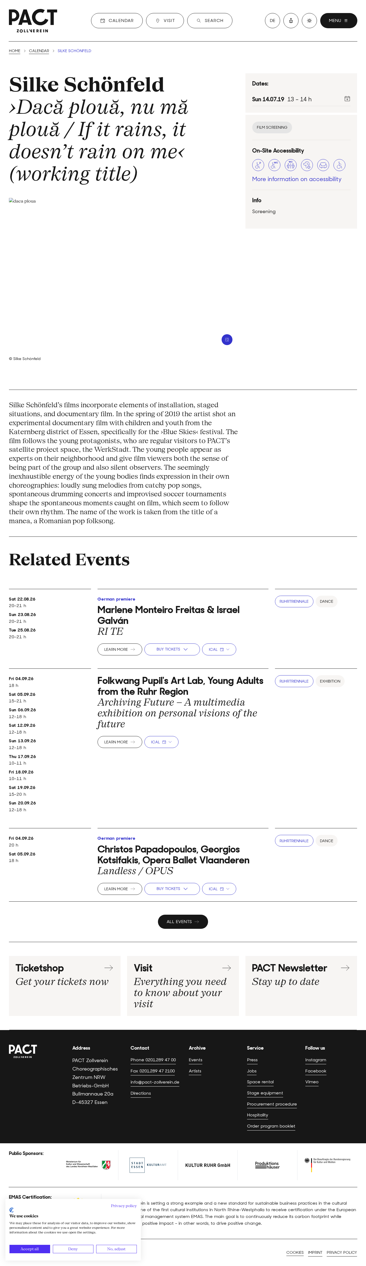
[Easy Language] (291, 20)
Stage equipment (265, 1093)
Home (14, 50)
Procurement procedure (272, 1104)
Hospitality (257, 1115)
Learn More (116, 649)
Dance (326, 601)
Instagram (315, 1060)
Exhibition (330, 681)
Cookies (295, 1252)
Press (252, 1060)
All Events (179, 921)
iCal (213, 649)
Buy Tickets (168, 649)
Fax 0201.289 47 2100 (153, 1071)
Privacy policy (342, 1252)
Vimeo (312, 1082)
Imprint (315, 1252)
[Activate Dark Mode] (309, 20)
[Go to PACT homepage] (33, 21)
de (272, 20)
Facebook (315, 1071)
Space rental (260, 1082)
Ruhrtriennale (294, 601)
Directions (141, 1093)
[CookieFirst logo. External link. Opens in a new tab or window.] (11, 1210)
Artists (195, 1071)
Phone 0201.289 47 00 (153, 1060)
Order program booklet (271, 1126)
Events (195, 1060)
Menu (335, 20)
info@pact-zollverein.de (155, 1082)
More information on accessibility (297, 179)
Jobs (252, 1071)
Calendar (39, 50)
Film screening (272, 127)
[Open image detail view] (227, 339)
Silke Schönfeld (86, 84)
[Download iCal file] (347, 98)
